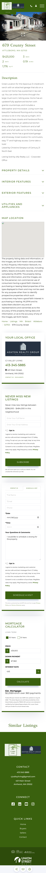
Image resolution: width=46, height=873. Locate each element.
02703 (7, 325)
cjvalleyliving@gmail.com (23, 777)
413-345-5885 (15, 365)
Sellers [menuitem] (23, 833)
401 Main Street (23, 782)
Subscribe (23, 462)
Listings (13, 321)
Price (8, 646)
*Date (7, 513)
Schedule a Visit (31, 488)
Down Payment (12, 656)
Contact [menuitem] (23, 837)
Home (5, 321)
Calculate (23, 682)
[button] (4, 25)
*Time (7, 523)
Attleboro (37, 321)
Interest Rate (12, 667)
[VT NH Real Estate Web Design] (23, 860)
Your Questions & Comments (17, 532)
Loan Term (11, 632)
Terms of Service (16, 605)
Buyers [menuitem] (23, 829)
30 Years (12, 637)
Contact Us (9, 377)
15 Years (23, 637)
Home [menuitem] (23, 824)
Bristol (28, 321)
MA (21, 321)
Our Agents (19, 377)
